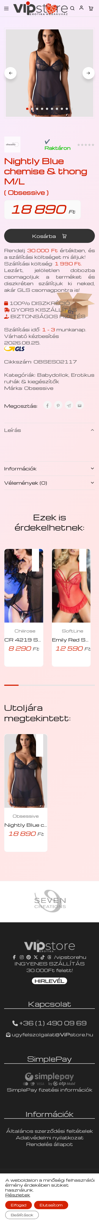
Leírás (12, 430)
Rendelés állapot (49, 1144)
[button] (38, 556)
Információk (20, 468)
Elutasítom (51, 1205)
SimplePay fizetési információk (49, 1089)
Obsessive (38, 388)
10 (72, 109)
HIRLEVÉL (49, 981)
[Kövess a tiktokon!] (43, 957)
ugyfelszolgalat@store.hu (51, 1034)
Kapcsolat (49, 1003)
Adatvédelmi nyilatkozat (50, 1137)
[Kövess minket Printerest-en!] (28, 957)
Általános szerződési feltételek (49, 1131)
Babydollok (52, 374)
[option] (56, 901)
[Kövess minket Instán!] (22, 957)
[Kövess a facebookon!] (15, 957)
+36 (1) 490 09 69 (53, 1023)
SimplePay (49, 1058)
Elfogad (18, 1205)
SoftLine (72, 631)
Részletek (17, 1194)
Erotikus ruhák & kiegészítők (49, 377)
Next (88, 73)
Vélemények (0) (25, 482)
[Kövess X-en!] (36, 957)
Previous (10, 73)
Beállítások (22, 1214)
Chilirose (25, 631)
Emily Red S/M (73, 639)
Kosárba (44, 236)
